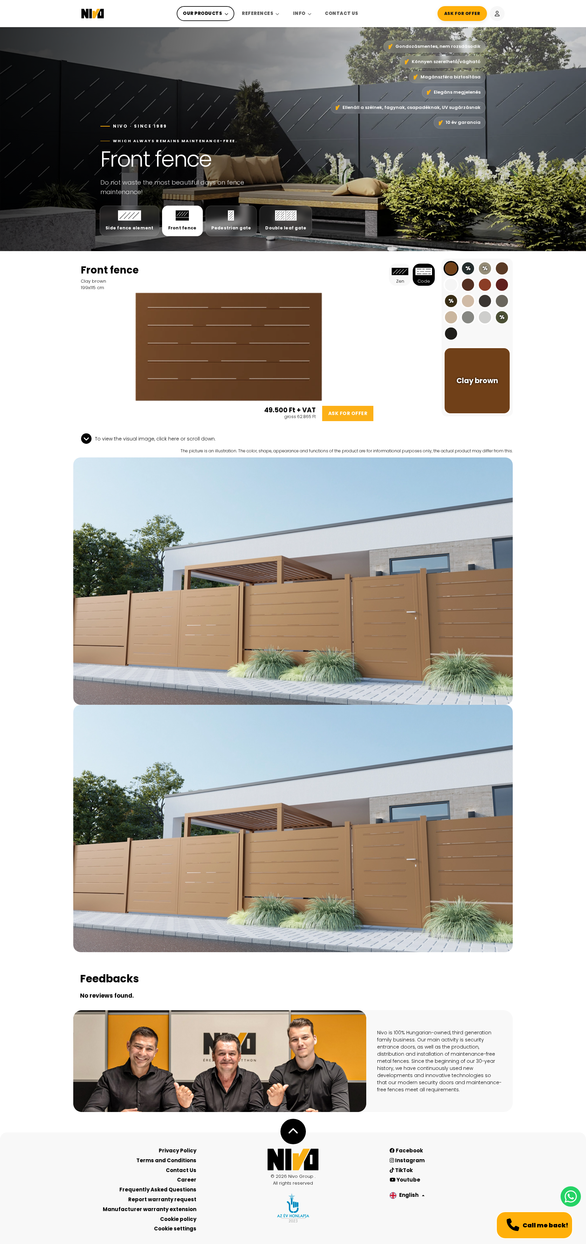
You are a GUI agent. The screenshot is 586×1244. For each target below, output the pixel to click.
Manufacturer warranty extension (149, 1209)
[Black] (451, 333)
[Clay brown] (451, 268)
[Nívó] (92, 13)
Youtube (407, 1179)
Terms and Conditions (166, 1160)
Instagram (409, 1160)
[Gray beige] (468, 301)
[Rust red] (501, 284)
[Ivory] (451, 317)
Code (423, 281)
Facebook (409, 1150)
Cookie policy (178, 1219)
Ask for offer (348, 413)
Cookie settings (175, 1228)
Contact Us (341, 13)
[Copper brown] (484, 284)
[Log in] (497, 13)
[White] (451, 284)
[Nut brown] (501, 268)
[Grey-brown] (484, 301)
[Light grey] (484, 317)
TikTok (403, 1170)
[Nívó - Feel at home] (293, 1159)
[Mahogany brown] (468, 284)
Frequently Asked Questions (157, 1189)
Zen (400, 281)
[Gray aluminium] (468, 317)
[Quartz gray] (501, 301)
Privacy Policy (177, 1150)
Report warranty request (162, 1199)
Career (186, 1179)
